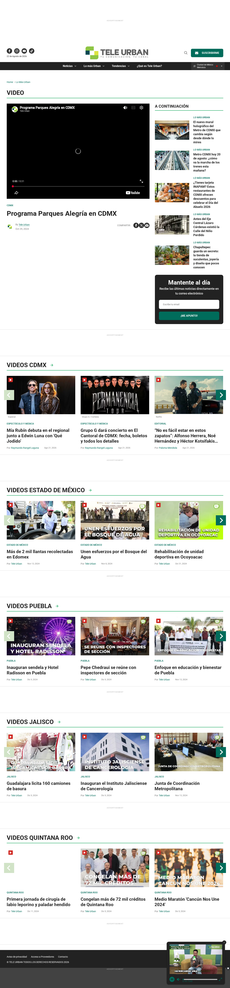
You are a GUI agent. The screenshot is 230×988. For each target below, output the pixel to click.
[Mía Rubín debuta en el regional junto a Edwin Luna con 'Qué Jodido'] (41, 395)
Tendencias (119, 66)
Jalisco (11, 776)
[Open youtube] (24, 51)
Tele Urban (24, 224)
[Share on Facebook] (136, 225)
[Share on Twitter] (141, 225)
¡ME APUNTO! (189, 315)
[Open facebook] (9, 51)
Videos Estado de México (46, 490)
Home (10, 82)
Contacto (63, 956)
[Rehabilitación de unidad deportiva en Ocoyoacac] (189, 520)
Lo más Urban (92, 66)
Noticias (68, 66)
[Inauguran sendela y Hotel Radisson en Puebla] (41, 636)
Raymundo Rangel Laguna (25, 447)
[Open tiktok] (31, 51)
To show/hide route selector (222, 66)
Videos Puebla (29, 606)
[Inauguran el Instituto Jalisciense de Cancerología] (115, 752)
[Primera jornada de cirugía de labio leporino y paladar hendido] (41, 868)
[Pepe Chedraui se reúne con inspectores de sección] (115, 636)
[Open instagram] (17, 51)
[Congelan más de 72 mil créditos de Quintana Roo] (115, 868)
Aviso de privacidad (17, 956)
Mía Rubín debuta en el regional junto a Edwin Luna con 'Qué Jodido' (38, 436)
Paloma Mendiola (168, 447)
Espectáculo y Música (20, 423)
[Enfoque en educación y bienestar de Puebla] (189, 636)
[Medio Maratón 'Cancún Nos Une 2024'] (189, 868)
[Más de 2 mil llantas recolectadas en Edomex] (41, 520)
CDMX (10, 205)
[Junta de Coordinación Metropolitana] (189, 752)
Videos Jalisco (30, 721)
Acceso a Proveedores (42, 956)
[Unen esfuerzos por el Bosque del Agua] (115, 520)
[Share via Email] (147, 225)
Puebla (11, 660)
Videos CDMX (26, 365)
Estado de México (17, 545)
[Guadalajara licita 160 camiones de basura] (41, 752)
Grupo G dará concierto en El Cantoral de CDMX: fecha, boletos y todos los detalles (114, 436)
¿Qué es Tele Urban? (149, 66)
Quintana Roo (15, 892)
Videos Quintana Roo (40, 837)
